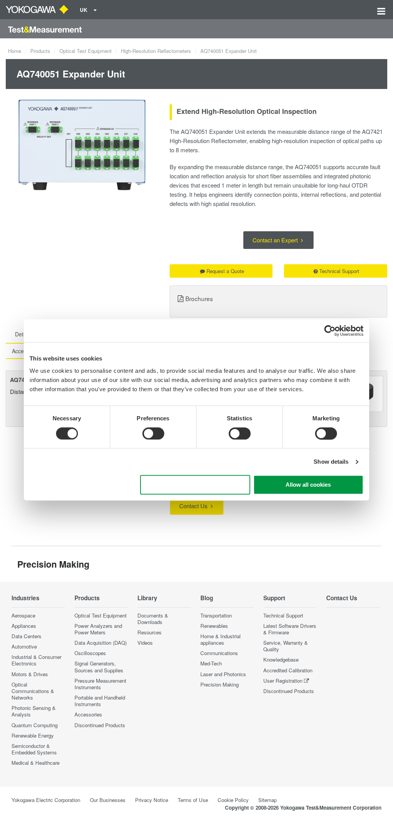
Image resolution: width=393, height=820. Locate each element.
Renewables (214, 625)
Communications (219, 653)
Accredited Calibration (287, 670)
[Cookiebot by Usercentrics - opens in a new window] (329, 330)
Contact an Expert (276, 240)
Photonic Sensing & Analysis (34, 711)
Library (147, 598)
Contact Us (194, 506)
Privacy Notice (151, 800)
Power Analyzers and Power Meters (98, 629)
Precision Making (219, 684)
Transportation (216, 615)
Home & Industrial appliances (220, 639)
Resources (149, 632)
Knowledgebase (281, 659)
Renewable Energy (33, 735)
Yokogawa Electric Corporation (46, 800)
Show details (331, 461)
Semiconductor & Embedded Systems (34, 749)
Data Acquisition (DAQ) (100, 642)
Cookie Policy (233, 800)
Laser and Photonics (223, 674)
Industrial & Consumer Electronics (36, 660)
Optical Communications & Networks (33, 691)
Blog (206, 598)
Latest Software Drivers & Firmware (289, 629)
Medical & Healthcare (35, 762)
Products (40, 50)
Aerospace (23, 615)
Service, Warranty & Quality (285, 646)
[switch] (153, 433)
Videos (145, 642)
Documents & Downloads (152, 619)
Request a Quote (225, 271)
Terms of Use (193, 800)
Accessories (88, 714)
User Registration (282, 680)
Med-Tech (211, 663)
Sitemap (267, 800)
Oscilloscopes (90, 653)
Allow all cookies (308, 485)
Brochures (199, 298)
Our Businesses (107, 800)
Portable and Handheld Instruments (99, 701)
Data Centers (26, 636)
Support (274, 598)
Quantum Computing (35, 725)
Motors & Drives (30, 674)
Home (14, 50)
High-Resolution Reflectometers (156, 50)
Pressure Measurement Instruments (100, 684)
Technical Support (339, 271)
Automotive (24, 646)
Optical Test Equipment (85, 50)
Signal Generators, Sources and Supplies (98, 666)
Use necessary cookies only (195, 485)
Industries (26, 598)
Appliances (24, 625)
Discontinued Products (99, 725)
